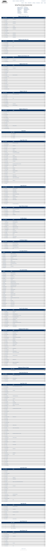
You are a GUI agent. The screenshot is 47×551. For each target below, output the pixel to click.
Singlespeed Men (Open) (23, 328)
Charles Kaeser (6, 102)
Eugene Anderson (7, 495)
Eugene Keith (6, 23)
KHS (13, 46)
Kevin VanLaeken (7, 411)
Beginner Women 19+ (23, 108)
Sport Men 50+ (25, 11)
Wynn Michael (6, 30)
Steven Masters (6, 426)
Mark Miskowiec (6, 437)
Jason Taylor (6, 79)
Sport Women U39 (26, 12)
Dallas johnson (6, 448)
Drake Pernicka (6, 27)
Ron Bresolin (6, 477)
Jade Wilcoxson (6, 211)
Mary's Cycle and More (15, 105)
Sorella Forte (14, 210)
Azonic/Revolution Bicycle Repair (16, 152)
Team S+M (14, 229)
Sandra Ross (6, 541)
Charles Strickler (6, 430)
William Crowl (6, 379)
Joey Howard (6, 470)
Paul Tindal (6, 170)
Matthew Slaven (6, 225)
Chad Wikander (6, 387)
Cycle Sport (14, 390)
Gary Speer (6, 487)
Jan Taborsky (6, 405)
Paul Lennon (6, 191)
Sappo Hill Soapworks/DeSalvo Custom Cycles (17, 386)
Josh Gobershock (7, 144)
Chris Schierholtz (7, 349)
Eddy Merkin (14, 345)
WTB (13, 248)
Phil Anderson (6, 474)
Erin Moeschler (6, 248)
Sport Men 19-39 (25, 10)
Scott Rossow (6, 484)
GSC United (12, 300)
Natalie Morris (4, 260)
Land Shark (14, 169)
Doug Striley (6, 440)
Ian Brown (4, 285)
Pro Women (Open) (19, 13)
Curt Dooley (6, 99)
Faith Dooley (6, 124)
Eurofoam (14, 405)
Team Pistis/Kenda (12, 304)
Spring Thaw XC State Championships (23, 5)
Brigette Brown (4, 263)
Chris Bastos (6, 31)
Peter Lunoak (6, 162)
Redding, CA (14, 180)
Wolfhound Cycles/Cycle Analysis (16, 211)
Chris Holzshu (6, 455)
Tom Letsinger (6, 155)
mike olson (6, 348)
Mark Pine (6, 513)
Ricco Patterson (6, 84)
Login (25, 548)
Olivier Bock (6, 233)
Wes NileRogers (14, 133)
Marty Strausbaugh (7, 498)
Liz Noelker (6, 540)
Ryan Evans (6, 166)
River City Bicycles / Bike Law (16, 244)
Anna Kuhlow (6, 114)
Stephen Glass (6, 165)
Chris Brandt (6, 236)
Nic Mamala (6, 363)
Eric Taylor (6, 444)
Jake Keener (6, 159)
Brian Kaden (6, 408)
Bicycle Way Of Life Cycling (15, 331)
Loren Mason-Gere (7, 422)
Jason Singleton (6, 177)
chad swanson (6, 230)
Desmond (14, 454)
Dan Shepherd (6, 401)
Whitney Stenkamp (7, 128)
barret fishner (4, 300)
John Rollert (6, 341)
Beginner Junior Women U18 (20, 8)
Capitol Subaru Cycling (15, 188)
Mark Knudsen (6, 50)
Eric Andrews (6, 458)
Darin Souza (6, 412)
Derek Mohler (6, 390)
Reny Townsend (4, 297)
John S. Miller (6, 386)
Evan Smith (6, 69)
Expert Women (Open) (20, 12)
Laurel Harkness (6, 544)
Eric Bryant (6, 95)
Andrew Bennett (6, 378)
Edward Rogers (6, 441)
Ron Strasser (6, 514)
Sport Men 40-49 (23, 467)
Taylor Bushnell (6, 351)
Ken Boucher (6, 87)
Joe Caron (6, 83)
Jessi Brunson (6, 210)
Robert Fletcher (6, 494)
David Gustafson (7, 106)
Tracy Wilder (6, 517)
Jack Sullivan (6, 480)
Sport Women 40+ (25, 12)
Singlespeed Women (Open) (26, 9)
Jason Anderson (6, 447)
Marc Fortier (6, 198)
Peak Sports (14, 398)
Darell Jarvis (14, 137)
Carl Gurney (6, 344)
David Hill (6, 188)
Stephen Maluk (6, 315)
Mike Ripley (6, 199)
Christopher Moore (7, 416)
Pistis (13, 42)
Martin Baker (6, 192)
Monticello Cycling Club (15, 494)
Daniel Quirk (4, 292)
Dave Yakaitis (4, 275)
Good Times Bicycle (15, 363)
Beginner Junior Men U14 (20, 7)
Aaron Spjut (6, 436)
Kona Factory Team (15, 225)
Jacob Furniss (6, 345)
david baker (6, 203)
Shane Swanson (6, 180)
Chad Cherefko (6, 158)
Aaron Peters (6, 237)
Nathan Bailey (6, 362)
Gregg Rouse (6, 398)
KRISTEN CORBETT (7, 534)
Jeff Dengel (4, 278)
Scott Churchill (6, 352)
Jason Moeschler (4, 286)
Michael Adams (6, 176)
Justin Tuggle (6, 72)
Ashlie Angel (4, 267)
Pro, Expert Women (26, 7)
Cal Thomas (6, 49)
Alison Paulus (6, 245)
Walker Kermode (7, 397)
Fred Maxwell (6, 356)
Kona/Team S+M (14, 230)
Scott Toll (6, 481)
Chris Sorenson (6, 202)
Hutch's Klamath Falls (15, 159)
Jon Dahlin (6, 451)
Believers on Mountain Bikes (16, 362)
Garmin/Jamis (12, 275)
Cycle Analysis (14, 214)
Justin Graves (6, 152)
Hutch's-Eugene (14, 444)
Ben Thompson (6, 222)
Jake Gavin (6, 20)
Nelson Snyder (6, 334)
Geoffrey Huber (6, 331)
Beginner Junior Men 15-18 (20, 7)
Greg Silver (6, 183)
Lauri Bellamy (6, 117)
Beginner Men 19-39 (23, 63)
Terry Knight (6, 507)
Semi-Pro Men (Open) (26, 8)
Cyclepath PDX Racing (13, 289)
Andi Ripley (6, 125)
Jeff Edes (6, 394)
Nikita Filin (6, 73)
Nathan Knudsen (7, 338)
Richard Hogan (6, 169)
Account (23, 548)
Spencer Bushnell (7, 337)
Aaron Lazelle (6, 419)
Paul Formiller (6, 429)
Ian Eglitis (4, 293)
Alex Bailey (6, 24)
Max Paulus (6, 355)
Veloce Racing (12, 292)
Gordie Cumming (5, 303)
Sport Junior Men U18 (23, 372)
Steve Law (6, 98)
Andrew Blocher (6, 46)
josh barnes (6, 462)
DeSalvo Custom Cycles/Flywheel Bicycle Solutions (18, 481)
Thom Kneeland (6, 404)
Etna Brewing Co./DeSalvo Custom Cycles (15, 297)
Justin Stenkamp (6, 465)
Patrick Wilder (4, 289)
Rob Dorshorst (6, 488)
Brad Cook (6, 105)
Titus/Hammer (14, 148)
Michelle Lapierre (7, 58)
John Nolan (6, 34)
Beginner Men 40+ (19, 9)
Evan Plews (4, 272)
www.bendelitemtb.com (15, 222)
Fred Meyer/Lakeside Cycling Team (16, 375)
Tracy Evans (14, 526)
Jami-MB (13, 233)
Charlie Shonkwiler (7, 76)
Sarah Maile (4, 253)
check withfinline (7, 118)
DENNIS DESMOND (7, 454)
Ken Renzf (6, 148)
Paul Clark (6, 491)
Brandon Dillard (6, 45)
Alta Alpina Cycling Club (15, 170)
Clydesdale (19, 10)
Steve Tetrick (6, 195)
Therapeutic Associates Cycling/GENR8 (17, 337)
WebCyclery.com (14, 198)
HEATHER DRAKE (7, 537)
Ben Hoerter (6, 66)
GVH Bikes (14, 155)
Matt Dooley (6, 375)
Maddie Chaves (6, 61)
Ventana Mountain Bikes (13, 253)
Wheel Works (14, 145)
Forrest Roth (6, 37)
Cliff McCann (6, 499)
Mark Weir (6, 226)
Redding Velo (14, 195)
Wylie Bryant (6, 53)
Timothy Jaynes (6, 42)
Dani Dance (6, 244)
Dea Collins (14, 525)
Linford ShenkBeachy (7, 473)
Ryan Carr (6, 80)
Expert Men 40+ (19, 11)
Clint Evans (14, 136)
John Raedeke (4, 304)
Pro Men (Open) (19, 12)
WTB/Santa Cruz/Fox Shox (15, 226)
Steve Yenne (6, 506)
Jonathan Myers (6, 229)
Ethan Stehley (6, 145)
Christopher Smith (7, 433)
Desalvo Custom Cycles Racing (16, 177)
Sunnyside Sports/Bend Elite (16, 203)
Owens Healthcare (14, 191)
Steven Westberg (7, 359)
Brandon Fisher (4, 279)
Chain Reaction (14, 23)
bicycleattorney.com (15, 158)
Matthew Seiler (6, 423)
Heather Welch (6, 214)
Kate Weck (14, 370)
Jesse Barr (6, 77)
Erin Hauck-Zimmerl (7, 111)
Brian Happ (6, 173)
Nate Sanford (6, 461)
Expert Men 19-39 (23, 140)
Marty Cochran (6, 510)
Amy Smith (6, 533)
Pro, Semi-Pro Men (26, 7)
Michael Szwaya (6, 391)
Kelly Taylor (6, 415)
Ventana (11, 260)
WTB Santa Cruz (14, 237)
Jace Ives (6, 151)
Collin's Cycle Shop (15, 125)
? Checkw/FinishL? (7, 121)
